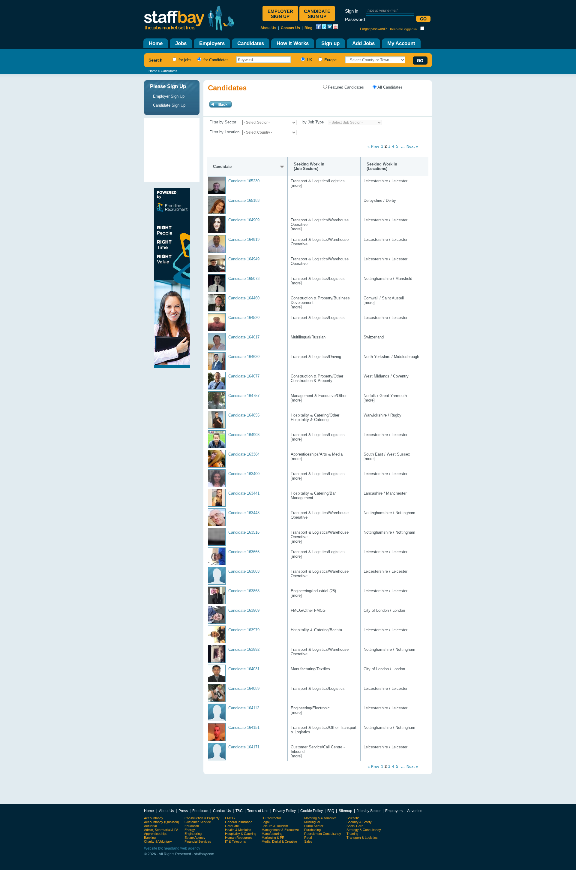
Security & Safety (359, 822)
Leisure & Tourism (275, 826)
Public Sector (313, 826)
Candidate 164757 (244, 395)
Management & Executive (280, 830)
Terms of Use (257, 811)
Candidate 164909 (244, 220)
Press (183, 811)
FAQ (330, 811)
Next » (412, 146)
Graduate (232, 826)
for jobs (184, 60)
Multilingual (312, 822)
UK (309, 60)
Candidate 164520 (244, 317)
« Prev (373, 146)
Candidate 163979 (244, 630)
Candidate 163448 (244, 513)
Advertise (414, 811)
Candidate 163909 (244, 610)
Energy (189, 830)
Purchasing (312, 830)
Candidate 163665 (244, 552)
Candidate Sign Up (169, 105)
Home (152, 71)
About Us (268, 28)
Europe (330, 60)
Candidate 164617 (244, 337)
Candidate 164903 (244, 434)
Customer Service (197, 822)
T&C (239, 811)
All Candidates (390, 87)
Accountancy (153, 818)
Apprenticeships (155, 833)
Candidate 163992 (244, 649)
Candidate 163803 (244, 571)
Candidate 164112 (243, 708)
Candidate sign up (317, 14)
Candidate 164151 (244, 727)
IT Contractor (271, 818)
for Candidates (215, 60)
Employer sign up (280, 14)
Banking (150, 837)
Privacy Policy (284, 811)
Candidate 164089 (244, 688)
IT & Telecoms (235, 841)
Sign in (351, 11)
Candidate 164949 (244, 259)
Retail (308, 837)
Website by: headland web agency (172, 848)
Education (191, 826)
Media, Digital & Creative (279, 841)
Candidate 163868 (244, 591)
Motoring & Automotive (320, 818)
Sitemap (345, 811)
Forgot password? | (374, 29)
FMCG (230, 818)
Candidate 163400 (244, 473)
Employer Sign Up (168, 96)
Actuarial (150, 826)
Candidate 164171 (244, 747)
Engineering (193, 833)
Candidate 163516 (244, 532)
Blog (308, 28)
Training (352, 833)
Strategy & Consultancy (363, 830)
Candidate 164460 (244, 298)
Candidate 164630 (244, 356)
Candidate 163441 (244, 493)
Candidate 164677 (244, 376)
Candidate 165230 (244, 181)
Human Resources (239, 837)
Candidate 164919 (244, 239)
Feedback (200, 811)
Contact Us (290, 28)
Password (355, 19)
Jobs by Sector (369, 811)
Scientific (352, 818)
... (403, 146)
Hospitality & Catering (240, 833)
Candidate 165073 (244, 278)
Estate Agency (195, 837)
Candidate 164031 (244, 669)
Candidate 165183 (244, 200)
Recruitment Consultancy (322, 833)
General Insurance (238, 822)
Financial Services (197, 841)
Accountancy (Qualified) (161, 822)
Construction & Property (202, 818)
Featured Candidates (346, 87)
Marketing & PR (273, 837)
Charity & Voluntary (158, 841)
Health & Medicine (238, 830)
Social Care (354, 826)
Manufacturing (272, 833)
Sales (308, 841)
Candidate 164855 (244, 415)
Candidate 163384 (244, 454)
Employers (394, 811)
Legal (265, 822)
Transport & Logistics (362, 837)
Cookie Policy (311, 811)
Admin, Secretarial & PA (161, 830)
